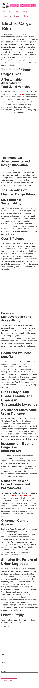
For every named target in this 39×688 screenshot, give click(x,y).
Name (3, 654)
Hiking (16, 16)
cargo (21, 94)
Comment (6, 627)
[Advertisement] (19, 135)
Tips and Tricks (21, 12)
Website (4, 671)
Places (5, 16)
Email (3, 663)
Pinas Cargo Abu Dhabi (21, 495)
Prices (25, 16)
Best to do (7, 12)
